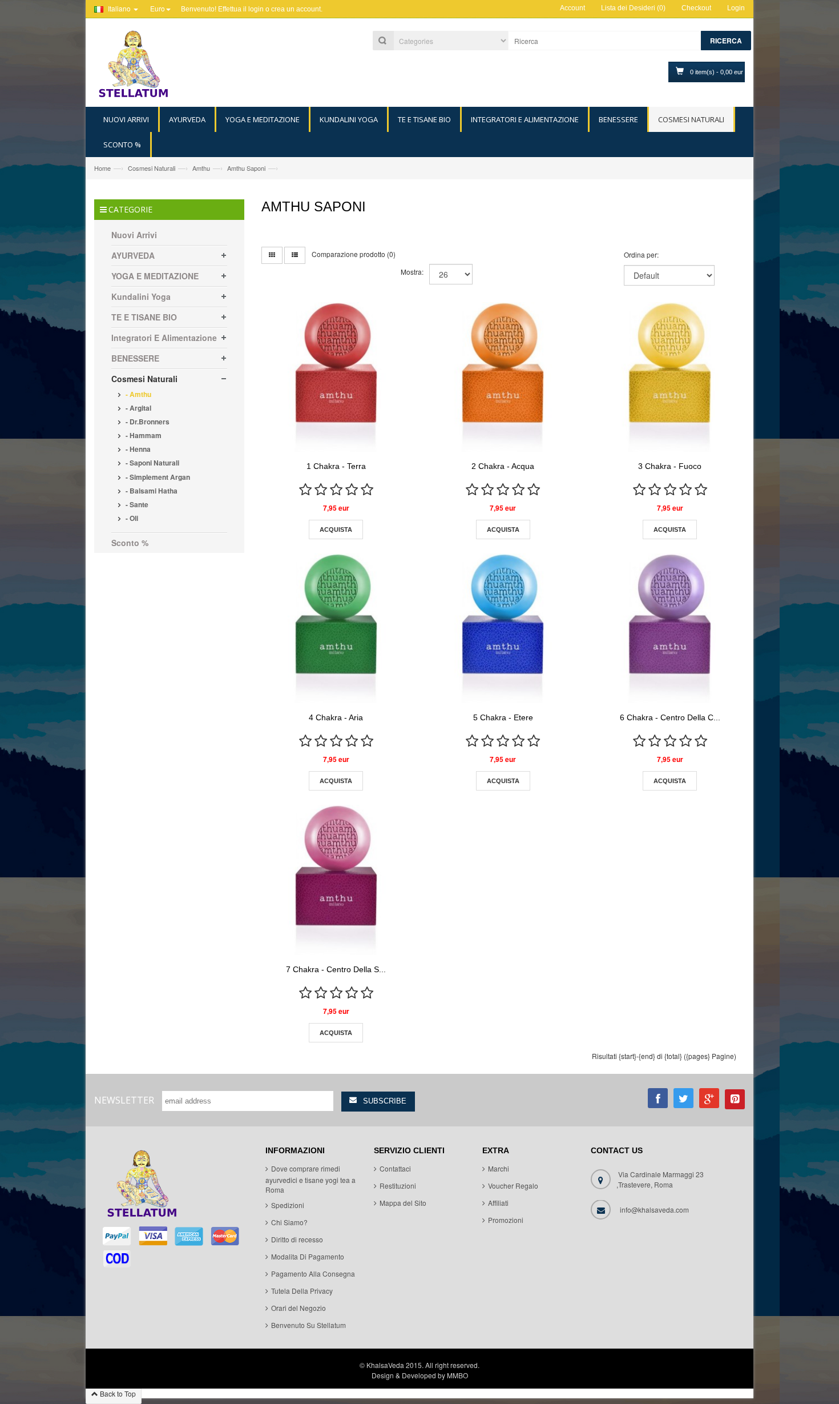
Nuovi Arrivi (134, 234)
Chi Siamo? (289, 1223)
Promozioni (505, 1220)
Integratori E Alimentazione (164, 337)
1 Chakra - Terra (336, 466)
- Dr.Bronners (147, 421)
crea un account (296, 9)
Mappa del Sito (403, 1203)
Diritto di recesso (297, 1240)
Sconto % (129, 542)
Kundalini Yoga (141, 296)
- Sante (136, 504)
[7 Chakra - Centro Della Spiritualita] (336, 879)
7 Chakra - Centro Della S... (336, 969)
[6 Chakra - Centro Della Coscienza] (669, 628)
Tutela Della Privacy (302, 1291)
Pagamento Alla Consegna (313, 1274)
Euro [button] (157, 8)
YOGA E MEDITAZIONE (155, 276)
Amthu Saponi (246, 168)
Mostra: (412, 271)
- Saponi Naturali (151, 463)
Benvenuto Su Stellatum (308, 1325)
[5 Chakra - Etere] (503, 628)
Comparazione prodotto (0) (354, 254)
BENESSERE (135, 358)
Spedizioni (287, 1205)
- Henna (137, 449)
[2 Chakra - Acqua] (503, 377)
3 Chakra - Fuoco (669, 466)
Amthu (201, 168)
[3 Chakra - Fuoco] (669, 377)
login (256, 9)
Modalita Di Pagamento (307, 1257)
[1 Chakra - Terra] (336, 377)
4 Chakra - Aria (336, 717)
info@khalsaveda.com (654, 1210)
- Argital (137, 408)
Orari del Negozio (298, 1308)
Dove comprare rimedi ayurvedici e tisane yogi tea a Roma (310, 1179)
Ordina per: (641, 254)
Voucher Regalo (513, 1186)
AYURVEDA (133, 255)
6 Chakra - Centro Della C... (670, 717)
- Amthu (137, 394)
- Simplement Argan (157, 477)
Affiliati (498, 1203)
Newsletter (124, 1100)
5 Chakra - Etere (503, 717)
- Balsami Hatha (151, 491)
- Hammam (143, 435)
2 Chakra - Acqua (502, 466)
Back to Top (117, 1393)
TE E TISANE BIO (144, 317)
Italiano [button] (119, 8)
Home (102, 168)
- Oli (131, 518)
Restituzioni (398, 1186)
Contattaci (395, 1169)
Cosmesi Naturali (151, 168)
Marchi (498, 1169)
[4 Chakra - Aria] (336, 628)
